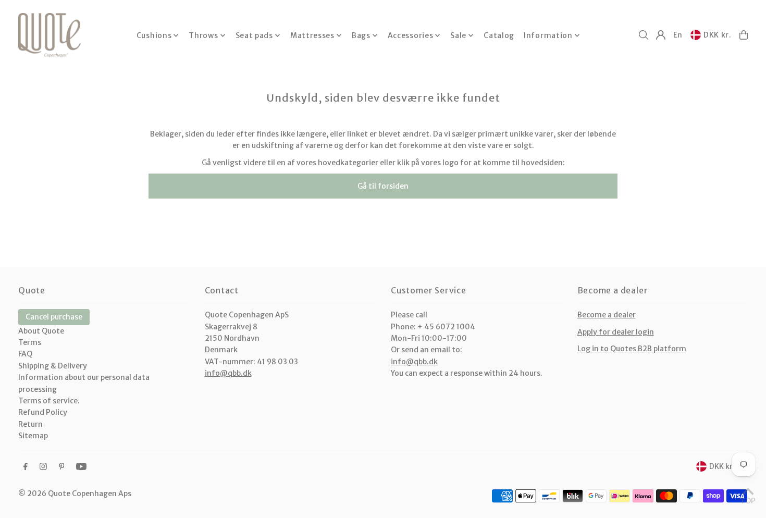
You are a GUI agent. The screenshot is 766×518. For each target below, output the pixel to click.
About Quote (41, 331)
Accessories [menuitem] (411, 35)
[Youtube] (81, 467)
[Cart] (743, 35)
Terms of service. (49, 400)
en (678, 35)
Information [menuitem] (548, 35)
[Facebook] (25, 467)
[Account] (660, 35)
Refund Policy (42, 412)
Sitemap (33, 435)
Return (30, 424)
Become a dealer (606, 314)
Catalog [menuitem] (499, 35)
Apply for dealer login (615, 332)
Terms (29, 342)
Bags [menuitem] (361, 35)
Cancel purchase (54, 317)
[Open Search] (643, 35)
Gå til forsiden (383, 186)
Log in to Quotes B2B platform (631, 348)
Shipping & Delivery (52, 366)
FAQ (25, 354)
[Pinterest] (62, 467)
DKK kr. (717, 35)
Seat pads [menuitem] (254, 35)
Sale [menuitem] (458, 35)
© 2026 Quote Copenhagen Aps (74, 493)
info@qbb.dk (228, 373)
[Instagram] (43, 467)
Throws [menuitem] (203, 35)
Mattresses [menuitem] (312, 35)
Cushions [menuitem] (154, 35)
